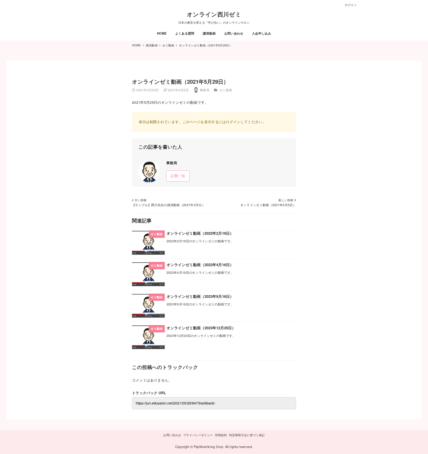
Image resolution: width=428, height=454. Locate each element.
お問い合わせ (172, 435)
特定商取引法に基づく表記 (247, 435)
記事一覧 (178, 175)
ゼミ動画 (225, 90)
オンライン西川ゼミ (214, 14)
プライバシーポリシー (198, 435)
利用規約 (221, 435)
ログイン (351, 5)
